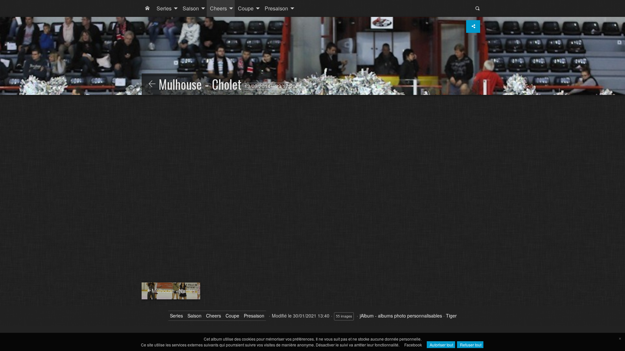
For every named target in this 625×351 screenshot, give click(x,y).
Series (164, 8)
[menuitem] (147, 8)
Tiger (451, 315)
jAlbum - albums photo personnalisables (401, 315)
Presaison (276, 8)
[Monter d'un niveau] (152, 84)
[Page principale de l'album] (147, 8)
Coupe (246, 8)
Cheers (218, 8)
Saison (191, 8)
